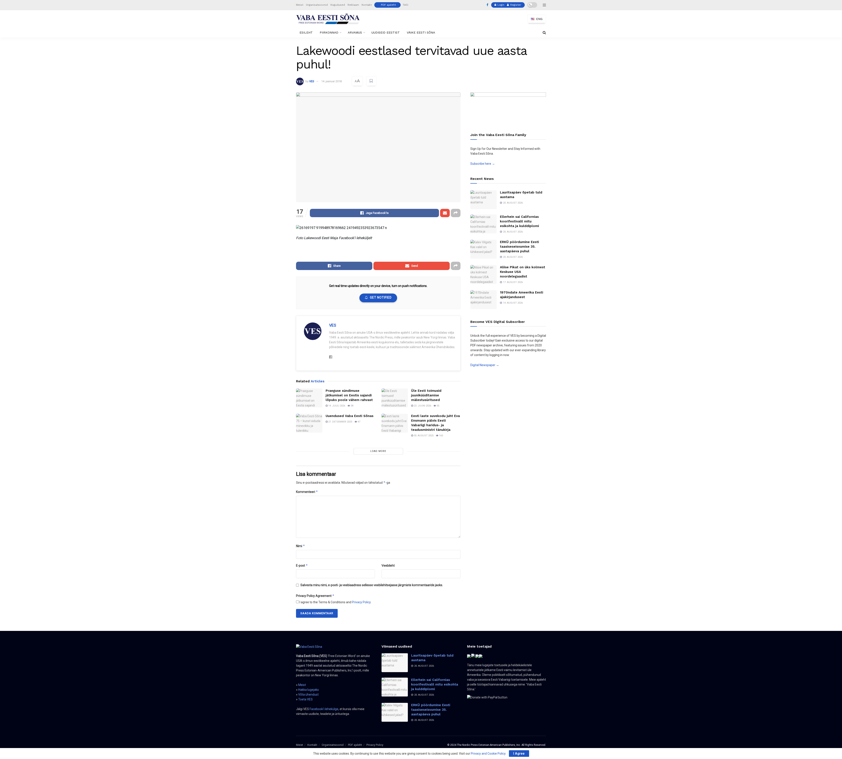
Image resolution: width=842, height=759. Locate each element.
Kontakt (367, 4)
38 (351, 405)
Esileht (306, 32)
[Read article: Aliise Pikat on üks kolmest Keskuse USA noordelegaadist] (483, 274)
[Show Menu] (544, 5)
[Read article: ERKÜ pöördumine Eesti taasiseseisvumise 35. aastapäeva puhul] (483, 249)
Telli (405, 4)
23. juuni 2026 (422, 405)
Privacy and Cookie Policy (488, 753)
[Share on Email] (445, 213)
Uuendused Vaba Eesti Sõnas (349, 416)
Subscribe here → (482, 163)
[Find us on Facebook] (487, 5)
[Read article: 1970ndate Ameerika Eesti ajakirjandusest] (483, 299)
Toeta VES (305, 699)
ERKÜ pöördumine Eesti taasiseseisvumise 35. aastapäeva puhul (519, 246)
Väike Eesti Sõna (421, 32)
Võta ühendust (308, 694)
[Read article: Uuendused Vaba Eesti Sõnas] (309, 423)
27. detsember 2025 (340, 421)
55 (437, 405)
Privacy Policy (361, 602)
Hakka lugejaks (308, 689)
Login (500, 4)
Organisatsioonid (317, 4)
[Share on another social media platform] (455, 213)
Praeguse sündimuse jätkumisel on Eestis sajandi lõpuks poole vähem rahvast (349, 395)
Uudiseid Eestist (385, 32)
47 (358, 421)
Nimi (300, 546)
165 (440, 435)
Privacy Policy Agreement (315, 596)
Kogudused (337, 4)
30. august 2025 (423, 435)
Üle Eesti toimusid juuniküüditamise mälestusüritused (426, 395)
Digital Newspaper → (484, 365)
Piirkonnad (329, 32)
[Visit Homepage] (328, 18)
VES (311, 81)
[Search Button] (544, 33)
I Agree (519, 753)
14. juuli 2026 (336, 405)
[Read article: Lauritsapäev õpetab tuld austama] (483, 199)
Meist (299, 4)
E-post (302, 565)
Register (515, 4)
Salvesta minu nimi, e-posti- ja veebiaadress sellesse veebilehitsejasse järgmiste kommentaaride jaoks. (371, 585)
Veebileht (388, 565)
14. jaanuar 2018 (331, 81)
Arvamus (355, 32)
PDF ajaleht (388, 4)
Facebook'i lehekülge (324, 709)
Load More (378, 451)
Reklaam (353, 4)
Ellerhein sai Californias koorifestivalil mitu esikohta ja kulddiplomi (519, 221)
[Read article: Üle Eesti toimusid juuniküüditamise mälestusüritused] (395, 397)
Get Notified (381, 297)
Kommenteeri (307, 492)
